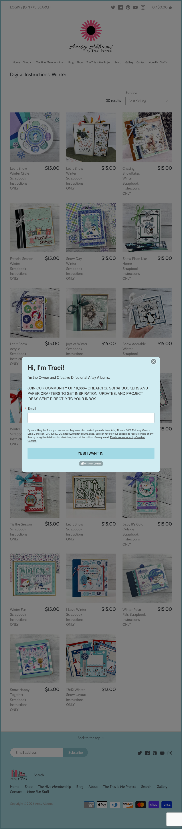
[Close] (153, 361)
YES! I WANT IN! (91, 453)
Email (32, 408)
